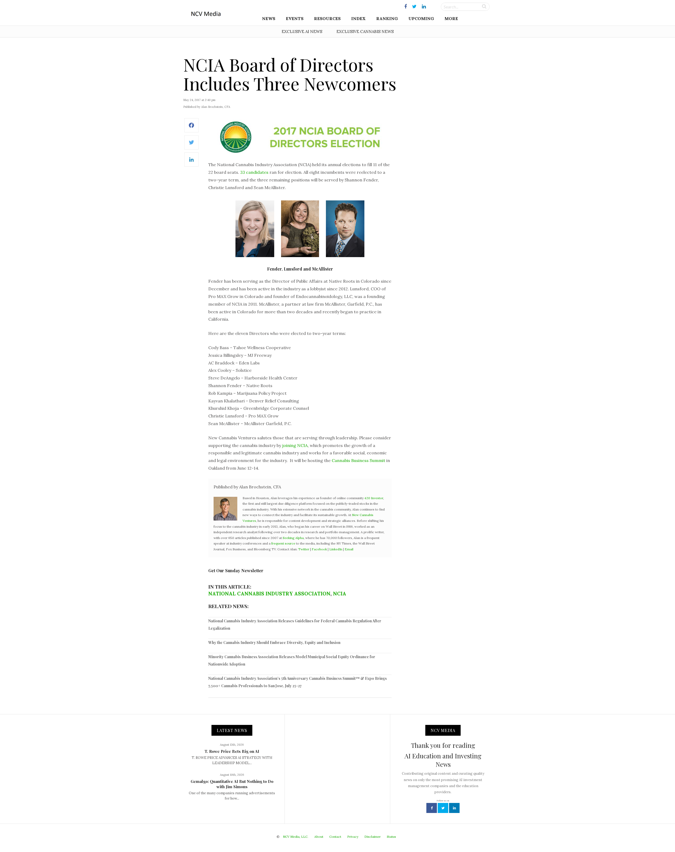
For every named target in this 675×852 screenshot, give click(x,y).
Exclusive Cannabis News (365, 31)
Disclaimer (372, 837)
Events (294, 18)
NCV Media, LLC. (295, 837)
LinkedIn (335, 549)
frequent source (283, 543)
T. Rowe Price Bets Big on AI (232, 751)
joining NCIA (295, 445)
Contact (335, 837)
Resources (327, 18)
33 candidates (254, 172)
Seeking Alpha (293, 538)
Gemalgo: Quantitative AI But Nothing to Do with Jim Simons (232, 784)
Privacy (352, 837)
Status (391, 837)
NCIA (339, 593)
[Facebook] (191, 128)
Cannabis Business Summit (358, 460)
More (451, 18)
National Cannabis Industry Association (269, 593)
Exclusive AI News (302, 31)
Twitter (303, 549)
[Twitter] (191, 145)
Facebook (319, 549)
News (268, 18)
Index (358, 18)
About (318, 837)
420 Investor (373, 498)
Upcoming (421, 18)
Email (349, 549)
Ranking (387, 18)
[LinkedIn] (191, 162)
